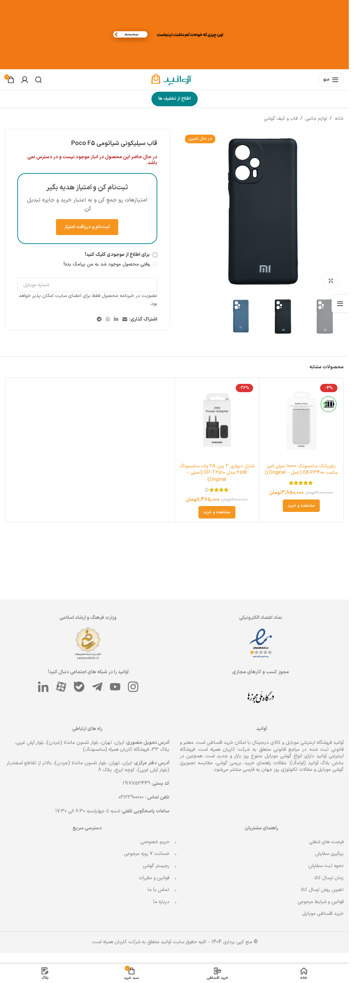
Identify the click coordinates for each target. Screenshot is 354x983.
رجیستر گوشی (156, 865)
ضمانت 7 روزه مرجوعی (146, 853)
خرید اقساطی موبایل (323, 913)
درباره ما (161, 901)
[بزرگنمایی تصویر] (330, 281)
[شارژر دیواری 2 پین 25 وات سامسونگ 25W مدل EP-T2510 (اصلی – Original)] (216, 420)
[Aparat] (61, 686)
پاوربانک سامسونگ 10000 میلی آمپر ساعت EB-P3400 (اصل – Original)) (301, 469)
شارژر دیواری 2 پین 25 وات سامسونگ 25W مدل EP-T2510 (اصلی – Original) (216, 472)
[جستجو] (38, 80)
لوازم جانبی (316, 118)
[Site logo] (174, 79)
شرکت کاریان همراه (230, 749)
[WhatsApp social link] (108, 320)
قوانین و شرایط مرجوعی (321, 901)
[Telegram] (97, 686)
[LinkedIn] (43, 686)
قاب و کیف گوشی (281, 118)
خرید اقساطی (220, 742)
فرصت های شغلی (326, 842)
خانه (339, 118)
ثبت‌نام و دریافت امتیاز (87, 227)
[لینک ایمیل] (124, 320)
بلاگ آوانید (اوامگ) (310, 763)
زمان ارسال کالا (329, 878)
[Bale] (79, 686)
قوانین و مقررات (154, 878)
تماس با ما (158, 889)
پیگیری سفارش (329, 853)
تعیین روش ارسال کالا (322, 889)
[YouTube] (115, 686)
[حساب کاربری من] (24, 80)
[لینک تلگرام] (99, 320)
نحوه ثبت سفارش (326, 865)
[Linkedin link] (116, 320)
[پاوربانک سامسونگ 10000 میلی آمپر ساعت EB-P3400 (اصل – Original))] (301, 420)
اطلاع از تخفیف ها (174, 98)
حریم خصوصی (154, 842)
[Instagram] (133, 686)
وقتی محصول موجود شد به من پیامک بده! (107, 264)
